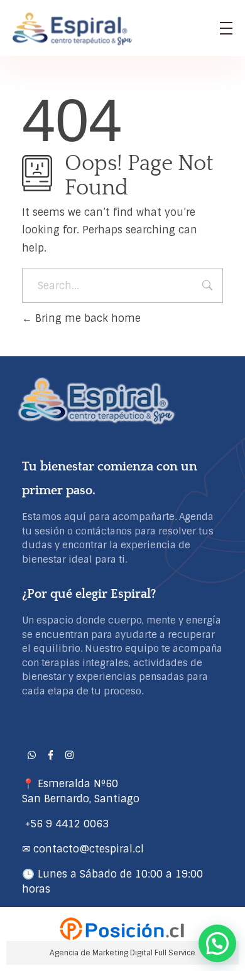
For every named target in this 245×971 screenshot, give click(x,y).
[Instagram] (69, 754)
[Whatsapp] (31, 754)
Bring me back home (86, 318)
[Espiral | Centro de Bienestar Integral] (75, 29)
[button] (217, 943)
